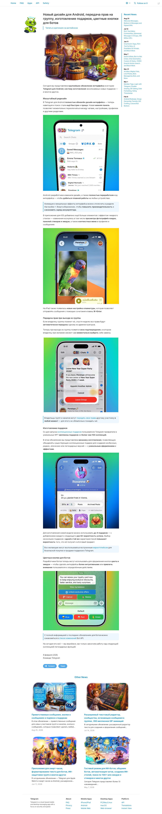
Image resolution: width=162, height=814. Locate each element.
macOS (103, 805)
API (37, 3)
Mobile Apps (86, 799)
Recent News (130, 14)
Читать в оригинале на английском (61, 28)
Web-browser (106, 808)
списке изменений (67, 638)
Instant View (127, 808)
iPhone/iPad (86, 802)
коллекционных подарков (69, 432)
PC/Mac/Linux (106, 802)
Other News (81, 677)
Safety (46, 3)
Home (13, 3)
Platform (125, 799)
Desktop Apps (106, 799)
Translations (126, 805)
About (68, 799)
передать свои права (86, 418)
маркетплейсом (100, 547)
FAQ (22, 3)
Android (84, 805)
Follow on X (142, 3)
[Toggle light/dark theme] (158, 3)
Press (68, 808)
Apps (29, 3)
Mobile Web (85, 808)
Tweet (62, 666)
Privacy (69, 805)
